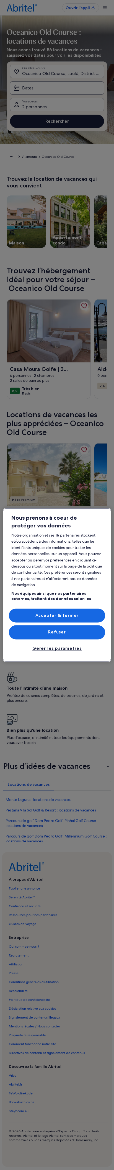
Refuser (57, 632)
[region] (57, 585)
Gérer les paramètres (57, 648)
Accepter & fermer (57, 615)
